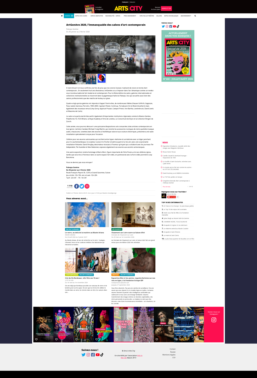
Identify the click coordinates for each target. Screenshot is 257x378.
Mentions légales (168, 355)
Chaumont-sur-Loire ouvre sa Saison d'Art (128, 232)
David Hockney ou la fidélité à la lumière (176, 173)
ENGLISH (132, 2)
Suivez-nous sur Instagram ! (214, 313)
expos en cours (81, 16)
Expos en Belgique (171, 16)
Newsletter (166, 8)
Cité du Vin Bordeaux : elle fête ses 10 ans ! (82, 278)
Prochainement (130, 16)
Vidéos (68, 16)
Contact (172, 349)
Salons (159, 16)
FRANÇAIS (125, 2)
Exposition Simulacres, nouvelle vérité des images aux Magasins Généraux (176, 147)
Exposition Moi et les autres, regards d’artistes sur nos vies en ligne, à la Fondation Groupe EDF (133, 279)
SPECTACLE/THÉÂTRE (147, 16)
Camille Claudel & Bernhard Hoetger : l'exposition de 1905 (175, 157)
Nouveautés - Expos (112, 16)
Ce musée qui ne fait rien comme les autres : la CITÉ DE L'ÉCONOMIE (177, 168)
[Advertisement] (178, 97)
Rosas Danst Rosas (169, 152)
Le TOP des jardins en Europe (172, 177)
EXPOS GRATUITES (97, 16)
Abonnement (186, 16)
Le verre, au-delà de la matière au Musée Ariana (84, 232)
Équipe (172, 352)
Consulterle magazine (99, 8)
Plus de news (166, 187)
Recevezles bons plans (155, 8)
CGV (173, 357)
